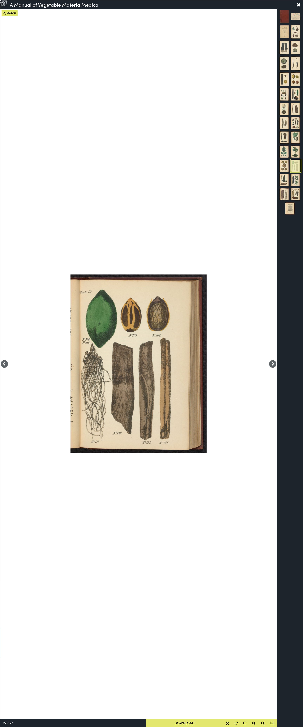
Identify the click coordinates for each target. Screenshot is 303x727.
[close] (299, 4)
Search (11, 13)
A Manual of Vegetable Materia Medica (54, 4)
